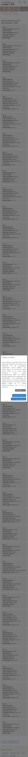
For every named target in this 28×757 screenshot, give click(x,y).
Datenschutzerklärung (8, 385)
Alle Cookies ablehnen (19, 395)
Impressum (5, 387)
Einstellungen (19, 390)
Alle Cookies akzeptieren (18, 399)
